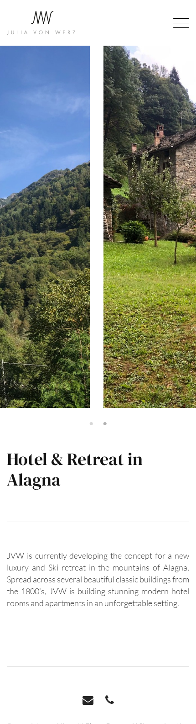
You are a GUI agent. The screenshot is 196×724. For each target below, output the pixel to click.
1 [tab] (91, 423)
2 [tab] (104, 423)
